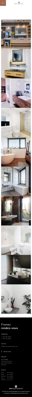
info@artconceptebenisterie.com (9, 346)
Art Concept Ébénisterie (12, 22)
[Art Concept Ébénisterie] (19, 3)
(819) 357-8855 (7, 336)
